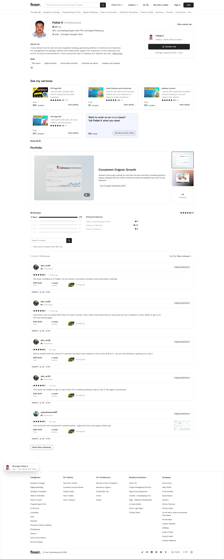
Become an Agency (103, 487)
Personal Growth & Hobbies (41, 525)
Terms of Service (168, 504)
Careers (165, 500)
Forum (98, 496)
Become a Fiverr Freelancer (106, 483)
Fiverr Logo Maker (136, 508)
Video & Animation (108, 12)
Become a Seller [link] (160, 5)
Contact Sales (134, 512)
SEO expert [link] (36, 63)
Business (160, 12)
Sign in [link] (177, 5)
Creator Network (168, 524)
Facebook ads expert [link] (90, 63)
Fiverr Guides (68, 496)
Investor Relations (169, 540)
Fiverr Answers (69, 500)
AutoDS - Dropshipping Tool (139, 496)
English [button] (177, 552)
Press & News (167, 536)
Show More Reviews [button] (41, 447)
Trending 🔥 (35, 12)
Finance (169, 12)
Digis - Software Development (140, 500)
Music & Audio (147, 12)
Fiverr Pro (133, 483)
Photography (35, 529)
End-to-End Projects (38, 538)
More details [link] (73, 105)
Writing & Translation (129, 12)
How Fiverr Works (70, 483)
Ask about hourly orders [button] (124, 133)
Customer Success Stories (73, 487)
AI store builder (135, 504)
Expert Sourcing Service (138, 491)
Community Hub (102, 491)
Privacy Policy (167, 508)
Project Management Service (140, 487)
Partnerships (167, 519)
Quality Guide (68, 491)
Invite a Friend (167, 532)
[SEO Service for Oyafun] (183, 178)
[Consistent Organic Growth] (183, 160)
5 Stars (34, 217)
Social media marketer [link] (69, 63)
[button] (118, 5)
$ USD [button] (185, 552)
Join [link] (189, 5)
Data (32, 517)
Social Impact (167, 496)
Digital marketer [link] (50, 63)
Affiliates (165, 528)
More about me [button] (184, 24)
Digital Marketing (90, 12)
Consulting (34, 512)
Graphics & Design (51, 12)
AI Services (180, 12)
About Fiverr (167, 483)
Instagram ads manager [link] (111, 63)
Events (98, 500)
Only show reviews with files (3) (47, 247)
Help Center (167, 487)
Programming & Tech (71, 12)
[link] (142, 552)
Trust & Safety (167, 491)
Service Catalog (36, 542)
